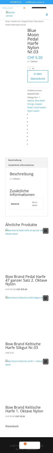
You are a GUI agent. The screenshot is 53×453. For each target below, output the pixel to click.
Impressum (31, 449)
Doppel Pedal (27, 21)
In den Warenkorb (38, 76)
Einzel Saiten (40, 107)
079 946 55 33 (15, 2)
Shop (7, 21)
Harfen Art (15, 21)
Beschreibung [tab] (14, 160)
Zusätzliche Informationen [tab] (21, 165)
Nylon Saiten (33, 111)
